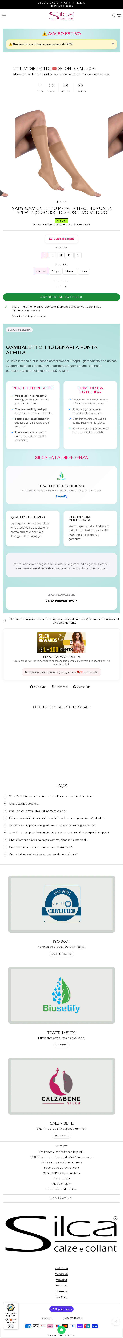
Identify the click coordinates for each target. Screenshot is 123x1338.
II (52, 255)
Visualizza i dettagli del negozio (29, 316)
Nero (84, 271)
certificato (61, 954)
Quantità (61, 280)
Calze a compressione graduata (61, 1162)
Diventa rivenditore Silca (61, 1189)
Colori (61, 264)
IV (69, 255)
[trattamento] (61, 995)
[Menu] (16, 1304)
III (60, 255)
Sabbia (41, 271)
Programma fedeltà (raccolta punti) (61, 1151)
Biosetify (61, 496)
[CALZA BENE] (61, 1086)
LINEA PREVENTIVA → (61, 600)
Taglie (62, 248)
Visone (69, 271)
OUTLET (61, 1146)
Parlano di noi (61, 1178)
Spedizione (59, 224)
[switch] (11, 1326)
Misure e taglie (61, 1183)
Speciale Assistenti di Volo (61, 1167)
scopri (61, 1045)
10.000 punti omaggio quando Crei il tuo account (61, 1157)
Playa (55, 271)
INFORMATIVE (60, 1198)
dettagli (61, 1135)
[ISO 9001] (61, 904)
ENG (81, 946)
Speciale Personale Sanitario (61, 1173)
